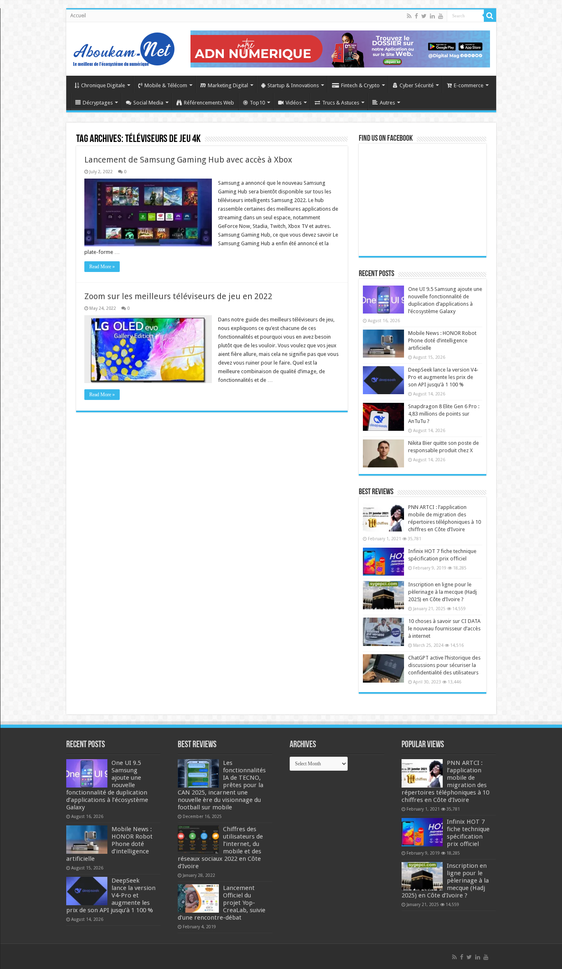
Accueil (78, 16)
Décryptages (98, 103)
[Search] (490, 15)
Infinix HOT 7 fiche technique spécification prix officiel (468, 833)
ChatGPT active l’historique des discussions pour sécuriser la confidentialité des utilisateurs (444, 665)
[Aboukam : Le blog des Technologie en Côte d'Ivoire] (123, 47)
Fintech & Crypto (360, 85)
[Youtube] (440, 16)
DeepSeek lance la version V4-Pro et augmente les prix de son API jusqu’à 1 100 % (443, 377)
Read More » (102, 267)
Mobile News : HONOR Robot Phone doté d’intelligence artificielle (442, 340)
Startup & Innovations (293, 85)
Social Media (148, 103)
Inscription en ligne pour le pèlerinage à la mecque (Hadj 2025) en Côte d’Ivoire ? (442, 591)
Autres (387, 103)
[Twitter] (423, 16)
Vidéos (294, 103)
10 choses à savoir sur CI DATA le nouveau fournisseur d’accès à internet (444, 628)
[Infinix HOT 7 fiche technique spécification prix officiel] (383, 562)
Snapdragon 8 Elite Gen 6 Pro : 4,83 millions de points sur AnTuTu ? (443, 413)
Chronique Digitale (103, 85)
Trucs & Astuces (340, 103)
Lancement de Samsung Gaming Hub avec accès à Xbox (188, 160)
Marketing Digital (228, 85)
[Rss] (409, 16)
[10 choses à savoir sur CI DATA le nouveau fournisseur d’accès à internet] (383, 632)
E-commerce (468, 85)
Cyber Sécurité (416, 85)
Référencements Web (209, 103)
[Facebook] (416, 16)
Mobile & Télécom (165, 85)
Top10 (257, 103)
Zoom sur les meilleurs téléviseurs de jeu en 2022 (178, 296)
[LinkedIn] (432, 16)
